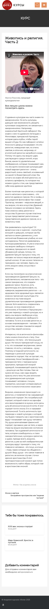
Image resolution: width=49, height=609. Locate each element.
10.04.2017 (12, 529)
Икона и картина (12, 493)
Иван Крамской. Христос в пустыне (20, 541)
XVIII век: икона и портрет (20, 526)
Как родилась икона (27, 485)
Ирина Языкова (12, 98)
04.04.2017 (12, 545)
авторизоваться (25, 572)
